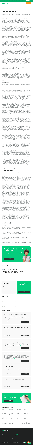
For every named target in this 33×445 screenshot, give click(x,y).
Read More (25, 319)
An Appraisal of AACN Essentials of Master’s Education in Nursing (15, 314)
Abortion (3, 409)
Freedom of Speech (18, 414)
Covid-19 (3, 414)
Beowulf (25, 409)
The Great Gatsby (11, 422)
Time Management (26, 422)
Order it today (9, 400)
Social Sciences (7, 288)
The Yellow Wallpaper (19, 422)
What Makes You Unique (19, 423)
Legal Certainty (4, 306)
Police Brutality (11, 419)
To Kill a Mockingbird (4, 423)
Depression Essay (18, 413)
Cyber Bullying (4, 413)
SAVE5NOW (27, 0)
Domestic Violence (26, 413)
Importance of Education (12, 417)
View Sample (25, 335)
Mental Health (18, 418)
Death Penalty (11, 413)
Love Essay (10, 418)
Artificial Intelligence (18, 409)
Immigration (3, 417)
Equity (3, 301)
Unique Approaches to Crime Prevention (11, 353)
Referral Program (4, 438)
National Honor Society (26, 418)
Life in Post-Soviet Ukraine (8, 366)
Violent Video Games (11, 423)
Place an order (24, 291)
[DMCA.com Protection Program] (25, 442)
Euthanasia (3, 422)
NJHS (2, 419)
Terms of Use (3, 434)
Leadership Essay (26, 417)
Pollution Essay (18, 419)
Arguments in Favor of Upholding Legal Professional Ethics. (14, 379)
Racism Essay (25, 419)
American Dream (11, 409)
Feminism (10, 414)
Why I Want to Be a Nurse (27, 423)
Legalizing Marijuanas (4, 418)
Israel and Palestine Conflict (19, 417)
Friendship (25, 414)
